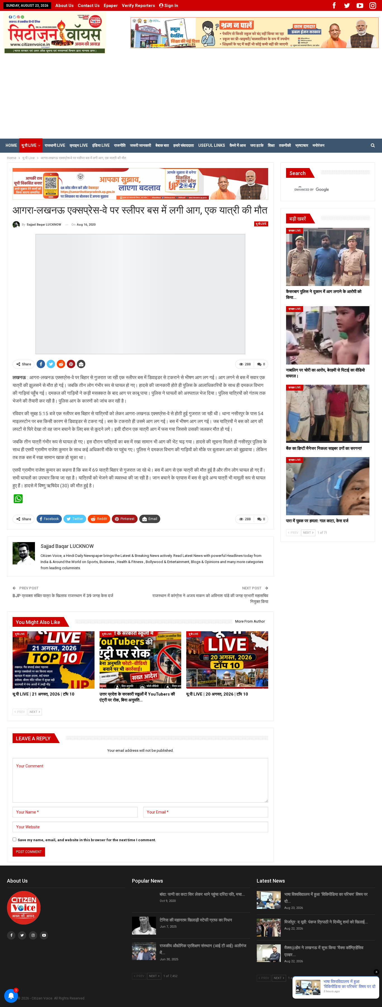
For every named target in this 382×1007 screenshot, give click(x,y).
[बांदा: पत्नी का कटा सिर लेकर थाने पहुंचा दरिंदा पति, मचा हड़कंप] (144, 900)
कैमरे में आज (238, 145)
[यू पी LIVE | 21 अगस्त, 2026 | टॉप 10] (54, 660)
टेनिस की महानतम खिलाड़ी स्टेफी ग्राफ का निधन (196, 920)
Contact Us (89, 5)
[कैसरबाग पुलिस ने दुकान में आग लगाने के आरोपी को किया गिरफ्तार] (327, 257)
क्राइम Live (79, 145)
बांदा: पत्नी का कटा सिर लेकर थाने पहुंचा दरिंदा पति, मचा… (202, 894)
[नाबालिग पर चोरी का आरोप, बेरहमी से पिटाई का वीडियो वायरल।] (327, 335)
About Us (64, 5)
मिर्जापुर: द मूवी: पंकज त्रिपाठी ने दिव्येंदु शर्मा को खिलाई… (326, 922)
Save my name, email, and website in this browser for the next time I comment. (87, 840)
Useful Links (211, 145)
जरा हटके (256, 145)
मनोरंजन (318, 145)
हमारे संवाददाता (183, 145)
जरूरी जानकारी (140, 145)
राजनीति (120, 145)
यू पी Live (29, 145)
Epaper (111, 5)
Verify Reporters (138, 5)
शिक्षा (271, 145)
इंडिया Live (101, 145)
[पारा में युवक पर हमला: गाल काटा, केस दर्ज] (327, 486)
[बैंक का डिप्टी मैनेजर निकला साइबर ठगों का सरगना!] (327, 414)
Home (11, 145)
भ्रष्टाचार (301, 145)
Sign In (171, 5)
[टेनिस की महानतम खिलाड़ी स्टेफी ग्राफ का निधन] (144, 926)
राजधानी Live (55, 145)
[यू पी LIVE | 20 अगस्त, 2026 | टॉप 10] (227, 660)
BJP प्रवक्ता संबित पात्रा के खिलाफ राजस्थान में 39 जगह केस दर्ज (63, 595)
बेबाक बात (162, 145)
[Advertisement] (191, 95)
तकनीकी (285, 145)
